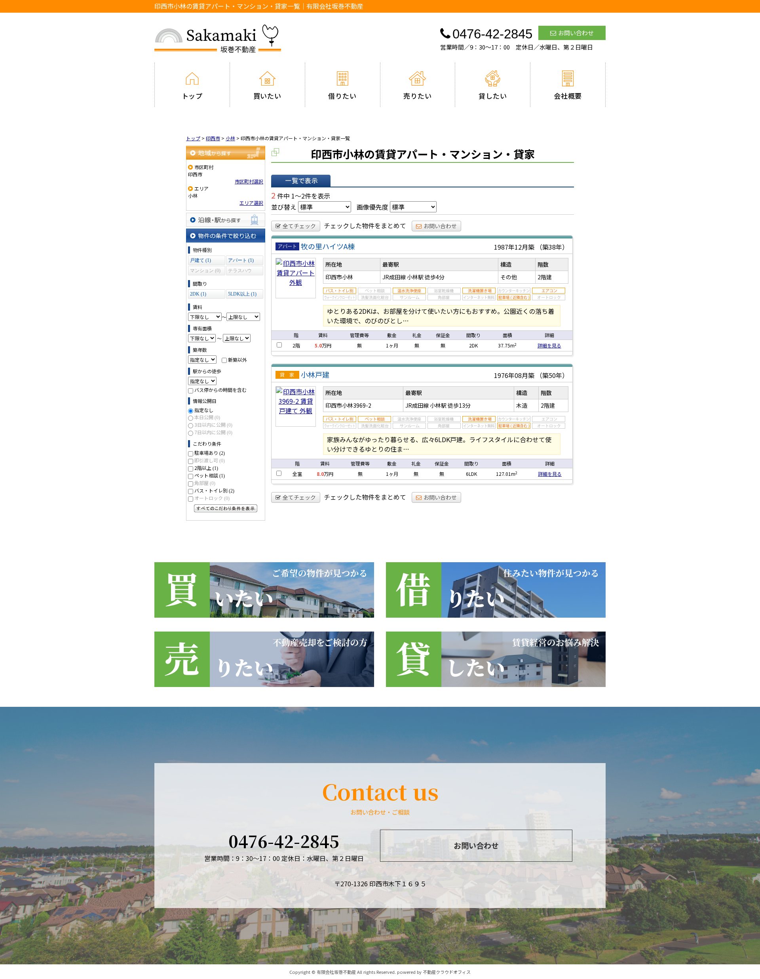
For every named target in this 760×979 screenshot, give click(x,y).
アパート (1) (241, 260)
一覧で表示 (301, 181)
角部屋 (204, 482)
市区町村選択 (249, 181)
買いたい (267, 96)
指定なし (203, 409)
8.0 (320, 473)
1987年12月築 (514, 247)
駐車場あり (209, 452)
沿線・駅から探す (225, 220)
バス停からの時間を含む (220, 389)
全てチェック (299, 226)
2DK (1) (198, 294)
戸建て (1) (200, 260)
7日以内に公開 (213, 432)
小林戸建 (315, 374)
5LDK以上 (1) (242, 294)
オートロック (212, 497)
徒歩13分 (459, 405)
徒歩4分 (435, 277)
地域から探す (225, 153)
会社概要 (568, 96)
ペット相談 (209, 475)
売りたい (417, 96)
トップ (192, 96)
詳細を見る (549, 345)
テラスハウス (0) (240, 271)
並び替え (283, 207)
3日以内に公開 (213, 424)
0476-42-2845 (283, 841)
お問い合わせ (576, 33)
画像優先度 (372, 207)
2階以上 (206, 467)
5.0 (318, 345)
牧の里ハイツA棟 (328, 246)
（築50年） (552, 375)
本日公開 (207, 417)
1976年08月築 (514, 375)
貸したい (493, 96)
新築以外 (237, 359)
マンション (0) (205, 270)
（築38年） (552, 247)
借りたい (342, 96)
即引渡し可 (209, 460)
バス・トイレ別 (214, 490)
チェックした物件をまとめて (365, 225)
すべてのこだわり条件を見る (225, 508)
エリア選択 (251, 202)
